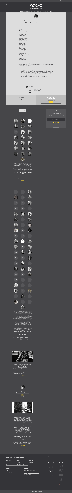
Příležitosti (39, 11)
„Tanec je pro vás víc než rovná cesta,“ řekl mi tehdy (22, 437)
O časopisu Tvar (20, 464)
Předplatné (31, 462)
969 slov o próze (27, 474)
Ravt (32, 11)
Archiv (48, 11)
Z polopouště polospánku (22, 392)
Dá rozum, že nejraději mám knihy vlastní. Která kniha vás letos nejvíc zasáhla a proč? (22, 333)
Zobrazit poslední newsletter (55, 124)
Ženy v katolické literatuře (28, 470)
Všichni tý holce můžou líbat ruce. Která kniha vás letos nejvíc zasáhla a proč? (23, 172)
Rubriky (22, 11)
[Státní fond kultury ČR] (61, 484)
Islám (31, 474)
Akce (35, 11)
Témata (27, 11)
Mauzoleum (26, 471)
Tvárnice (44, 11)
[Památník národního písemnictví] (61, 480)
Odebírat (55, 122)
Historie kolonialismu (34, 471)
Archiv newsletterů (56, 126)
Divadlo (29, 471)
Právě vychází (35, 470)
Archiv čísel (31, 460)
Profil (30, 91)
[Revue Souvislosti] (61, 475)
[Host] (61, 466)
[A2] (61, 470)
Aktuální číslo (8, 460)
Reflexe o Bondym (22, 366)
